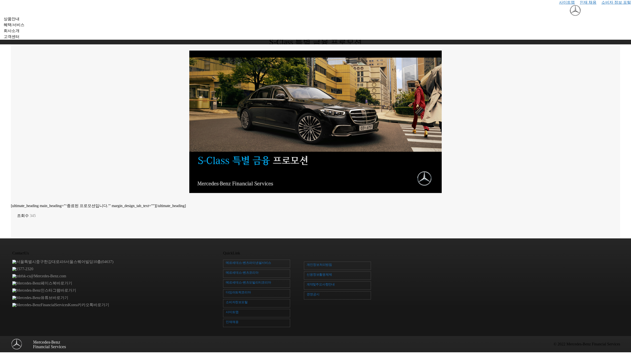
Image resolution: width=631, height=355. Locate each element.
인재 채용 (588, 2)
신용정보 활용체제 (319, 274)
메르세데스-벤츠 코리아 (242, 272)
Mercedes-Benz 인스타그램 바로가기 (46, 290)
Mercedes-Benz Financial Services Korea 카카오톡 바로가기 (62, 305)
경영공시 (313, 294)
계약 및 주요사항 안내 (321, 284)
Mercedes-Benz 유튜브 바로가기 (42, 298)
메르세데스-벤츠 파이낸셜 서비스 (248, 263)
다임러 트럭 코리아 (238, 292)
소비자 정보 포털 (616, 2)
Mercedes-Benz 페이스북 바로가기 (44, 283)
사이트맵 (567, 2)
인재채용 (232, 322)
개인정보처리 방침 (319, 264)
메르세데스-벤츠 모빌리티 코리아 (248, 282)
